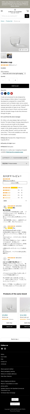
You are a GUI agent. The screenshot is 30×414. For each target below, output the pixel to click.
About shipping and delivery (8, 381)
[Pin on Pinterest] (11, 93)
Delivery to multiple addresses (9, 374)
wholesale (3, 364)
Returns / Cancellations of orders (9, 383)
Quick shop (9, 323)
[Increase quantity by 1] (15, 80)
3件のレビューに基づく (9, 180)
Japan (14, 404)
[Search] (27, 16)
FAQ (2, 359)
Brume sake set (24, 317)
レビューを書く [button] (15, 183)
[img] (11, 206)
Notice (2, 354)
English (14, 399)
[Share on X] (5, 93)
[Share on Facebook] (2, 93)
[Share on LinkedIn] (8, 93)
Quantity (3, 76)
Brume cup (5, 317)
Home (2, 21)
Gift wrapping (5, 71)
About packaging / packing (8, 371)
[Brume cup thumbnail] (9, 55)
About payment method (7, 369)
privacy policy (4, 386)
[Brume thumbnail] (3, 55)
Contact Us (4, 361)
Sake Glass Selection (6, 376)
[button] (5, 65)
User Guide (4, 357)
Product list (9, 21)
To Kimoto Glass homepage (8, 393)
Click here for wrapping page (14, 152)
